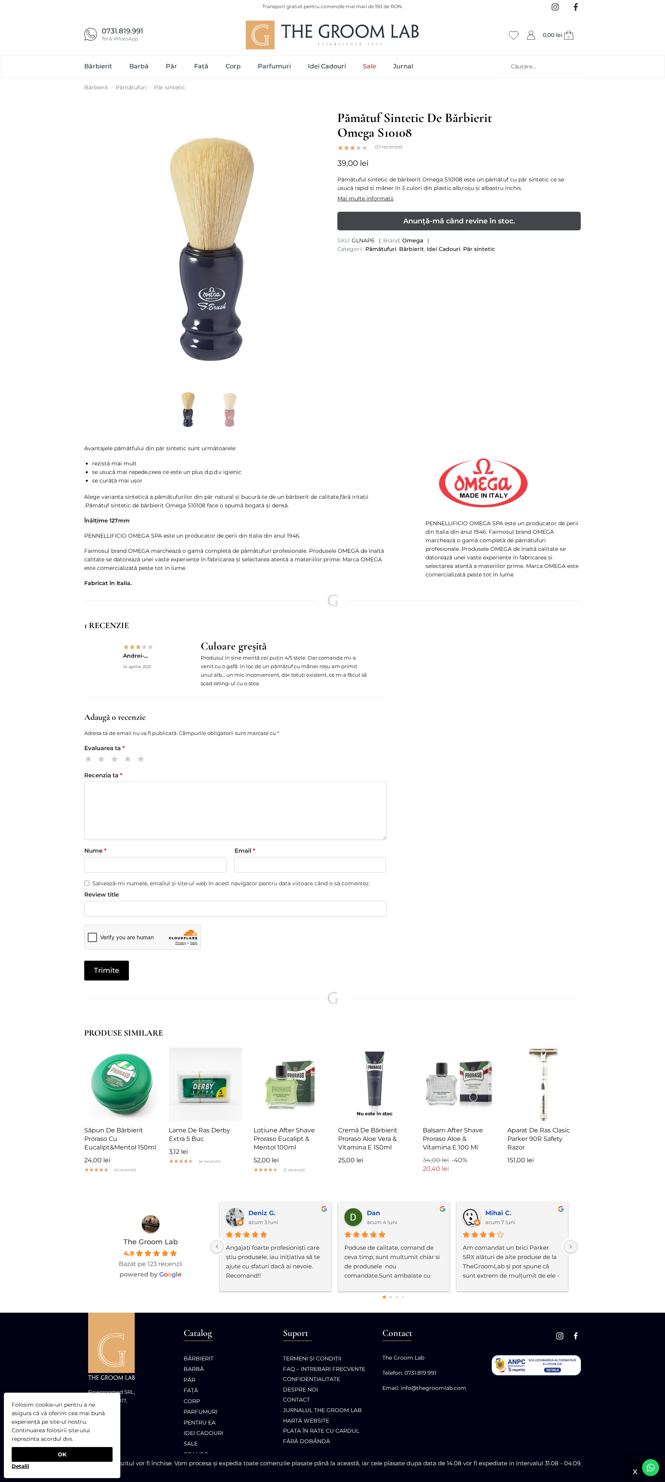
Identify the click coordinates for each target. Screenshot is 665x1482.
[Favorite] (145, 1059)
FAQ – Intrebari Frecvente (324, 1368)
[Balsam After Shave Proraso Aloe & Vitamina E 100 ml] (459, 1084)
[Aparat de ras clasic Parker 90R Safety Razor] (543, 1084)
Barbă (194, 1368)
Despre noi (300, 1389)
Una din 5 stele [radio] (89, 760)
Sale (191, 1443)
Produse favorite (514, 34)
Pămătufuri (131, 87)
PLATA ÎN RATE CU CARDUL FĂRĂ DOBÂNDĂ (321, 1436)
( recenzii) (125, 1170)
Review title (101, 894)
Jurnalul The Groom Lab (322, 1410)
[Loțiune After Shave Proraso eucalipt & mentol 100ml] (289, 1084)
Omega (412, 240)
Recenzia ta (103, 775)
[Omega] (503, 483)
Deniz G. (261, 1213)
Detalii (20, 1466)
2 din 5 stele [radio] (102, 760)
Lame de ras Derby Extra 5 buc (199, 1134)
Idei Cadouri (443, 249)
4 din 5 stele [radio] (129, 760)
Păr (189, 1379)
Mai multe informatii (365, 198)
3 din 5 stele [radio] (116, 760)
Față (191, 1390)
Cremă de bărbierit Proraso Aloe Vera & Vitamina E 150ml (368, 1139)
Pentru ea (199, 1422)
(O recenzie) (389, 147)
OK (62, 1454)
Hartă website (306, 1420)
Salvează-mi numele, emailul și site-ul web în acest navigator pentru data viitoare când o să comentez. (231, 883)
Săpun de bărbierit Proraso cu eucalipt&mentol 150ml (120, 1139)
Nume (95, 850)
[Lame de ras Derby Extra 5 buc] (205, 1084)
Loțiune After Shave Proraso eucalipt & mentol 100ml (284, 1139)
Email (244, 850)
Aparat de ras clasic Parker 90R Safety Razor (538, 1139)
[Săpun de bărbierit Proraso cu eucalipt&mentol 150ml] (120, 1084)
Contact (296, 1399)
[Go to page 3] (403, 1297)
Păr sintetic (169, 87)
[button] (559, 35)
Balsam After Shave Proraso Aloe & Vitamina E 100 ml (453, 1139)
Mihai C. (498, 1213)
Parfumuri (200, 1411)
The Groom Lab (150, 1242)
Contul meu (531, 34)
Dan (373, 1213)
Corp (192, 1401)
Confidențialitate (311, 1379)
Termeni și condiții (312, 1358)
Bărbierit (96, 87)
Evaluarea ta (104, 748)
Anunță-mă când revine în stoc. (459, 221)
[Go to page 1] (390, 1297)
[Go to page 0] (384, 1297)
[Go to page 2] (397, 1297)
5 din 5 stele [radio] (142, 760)
